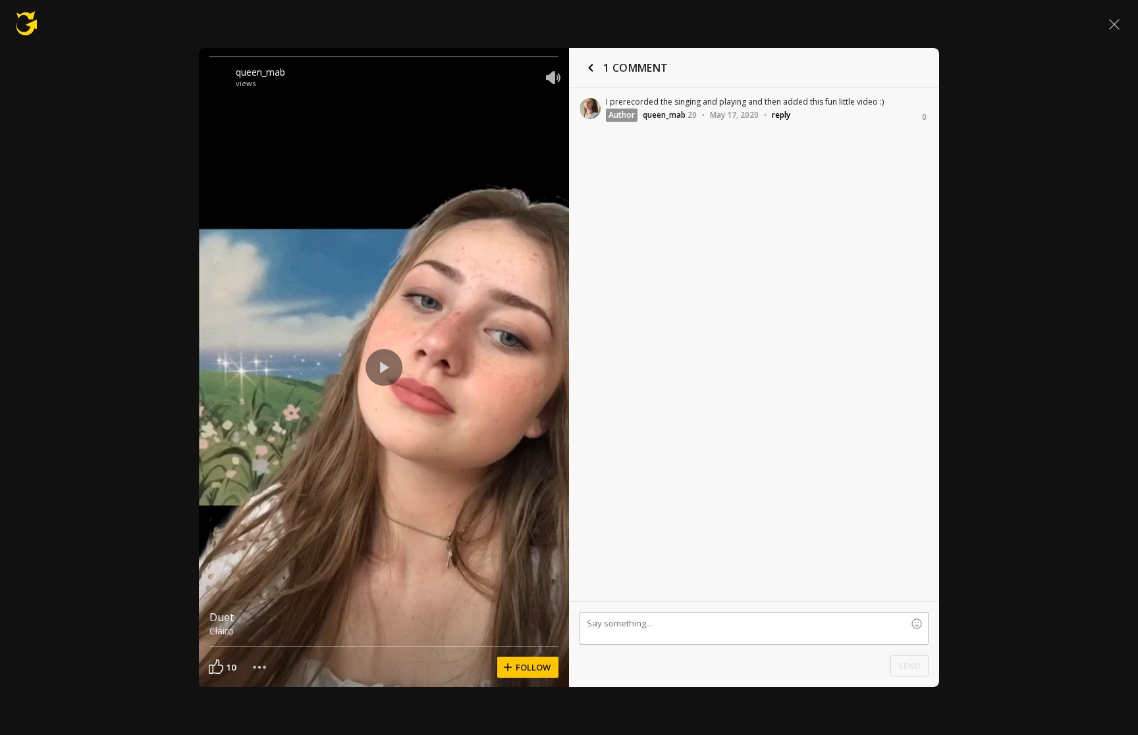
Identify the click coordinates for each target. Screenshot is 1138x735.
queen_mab (260, 72)
